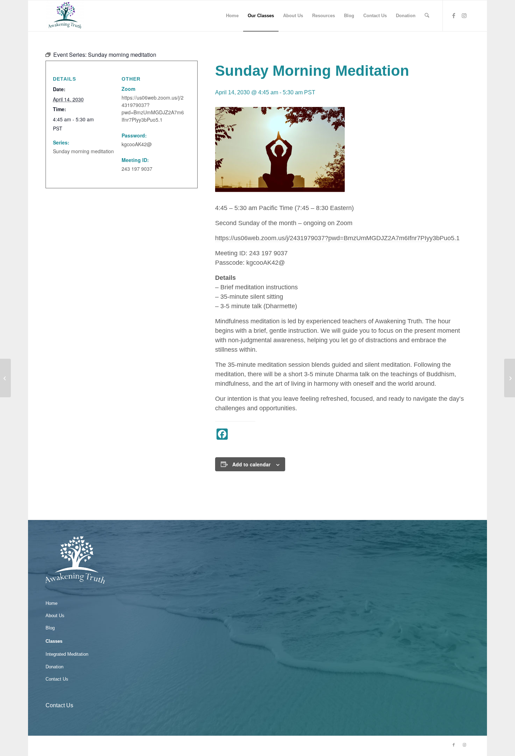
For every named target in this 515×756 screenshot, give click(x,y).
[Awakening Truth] (65, 15)
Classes (54, 641)
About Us (55, 615)
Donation (54, 666)
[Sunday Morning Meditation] (5, 378)
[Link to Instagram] (464, 15)
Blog (50, 627)
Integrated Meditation (67, 654)
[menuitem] (232, 15)
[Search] (427, 15)
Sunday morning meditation (83, 151)
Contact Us (57, 679)
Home (51, 603)
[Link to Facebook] (453, 15)
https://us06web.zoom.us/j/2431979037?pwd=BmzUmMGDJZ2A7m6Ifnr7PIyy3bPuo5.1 (337, 238)
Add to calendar (251, 464)
